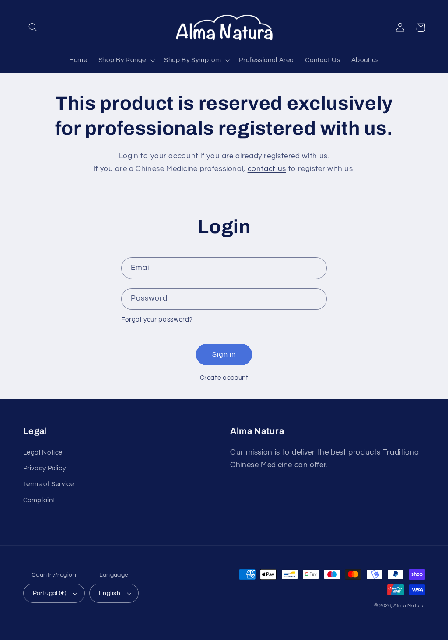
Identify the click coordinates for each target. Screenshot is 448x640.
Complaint (39, 500)
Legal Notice (43, 452)
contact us (267, 169)
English (109, 593)
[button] (33, 27)
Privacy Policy (44, 468)
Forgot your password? (157, 319)
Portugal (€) (49, 593)
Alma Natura (409, 605)
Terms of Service (48, 484)
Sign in (224, 354)
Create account (224, 377)
